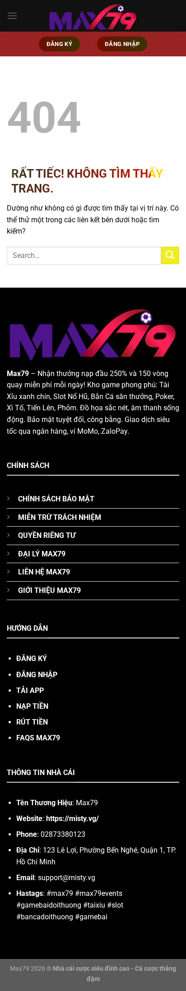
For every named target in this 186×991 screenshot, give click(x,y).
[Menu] (12, 16)
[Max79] (93, 15)
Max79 (18, 373)
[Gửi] (170, 255)
